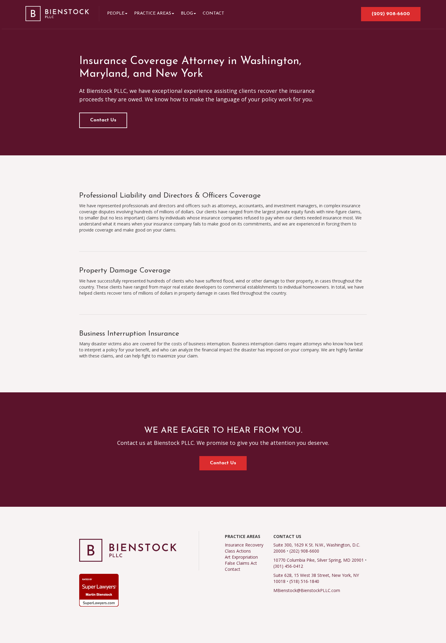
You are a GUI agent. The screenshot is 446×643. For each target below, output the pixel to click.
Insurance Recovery (244, 545)
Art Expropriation (241, 557)
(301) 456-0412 (288, 566)
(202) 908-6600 (391, 14)
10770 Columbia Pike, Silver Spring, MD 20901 (318, 560)
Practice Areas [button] (152, 13)
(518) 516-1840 (304, 581)
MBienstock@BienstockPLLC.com (306, 590)
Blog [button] (187, 13)
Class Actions (238, 551)
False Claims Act (241, 563)
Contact (213, 13)
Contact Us (103, 120)
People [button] (115, 13)
